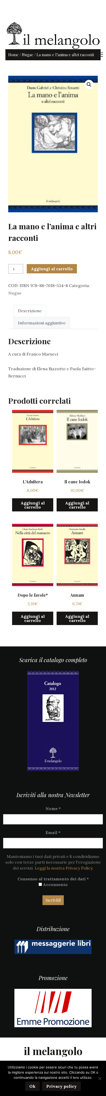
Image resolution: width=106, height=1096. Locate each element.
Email (53, 832)
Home (13, 54)
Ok (32, 1086)
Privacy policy (61, 1086)
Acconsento (55, 884)
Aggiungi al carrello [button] (33, 505)
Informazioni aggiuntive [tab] (42, 322)
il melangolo (53, 1051)
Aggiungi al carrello (52, 268)
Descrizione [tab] (30, 310)
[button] (89, 84)
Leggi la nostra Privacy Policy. (64, 868)
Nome (53, 808)
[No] (99, 1078)
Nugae (27, 54)
